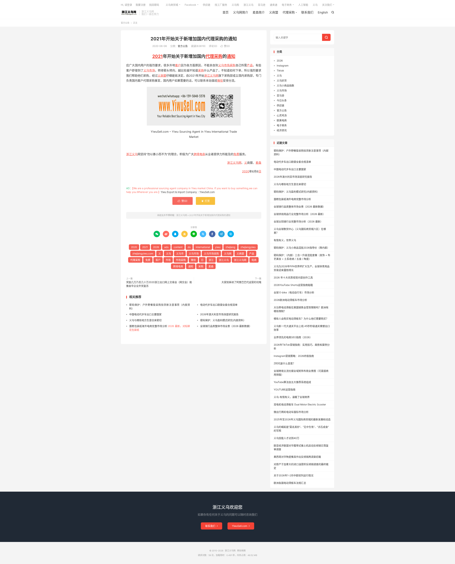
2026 (156, 247)
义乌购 (235, 4)
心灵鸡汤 (282, 115)
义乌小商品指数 (285, 85)
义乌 (315, 4)
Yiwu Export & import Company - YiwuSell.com (188, 191)
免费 (236, 154)
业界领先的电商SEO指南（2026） (293, 337)
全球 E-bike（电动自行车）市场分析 (294, 292)
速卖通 (273, 4)
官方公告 (125, 23)
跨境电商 (199, 154)
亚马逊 (261, 4)
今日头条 (282, 100)
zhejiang (230, 247)
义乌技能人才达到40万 (286, 438)
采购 (201, 70)
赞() (225, 45)
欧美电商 (282, 120)
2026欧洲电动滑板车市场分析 (290, 299)
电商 (253, 259)
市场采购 (181, 259)
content (178, 247)
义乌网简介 (240, 12)
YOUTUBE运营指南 (284, 389)
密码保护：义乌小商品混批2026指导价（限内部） (302, 247)
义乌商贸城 (172, 4)
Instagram (282, 65)
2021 (157, 56)
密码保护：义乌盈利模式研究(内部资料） (223, 320)
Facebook (190, 4)
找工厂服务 (221, 4)
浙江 (230, 162)
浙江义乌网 (129, 12)
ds (189, 247)
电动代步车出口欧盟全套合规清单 (218, 304)
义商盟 (273, 12)
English (323, 12)
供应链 (206, 4)
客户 (178, 65)
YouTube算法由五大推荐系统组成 (292, 382)
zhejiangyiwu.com (142, 253)
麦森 (258, 162)
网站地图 (241, 550)
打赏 (205, 200)
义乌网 (237, 162)
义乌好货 (282, 80)
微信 (220, 80)
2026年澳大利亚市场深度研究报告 (219, 314)
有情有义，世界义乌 (285, 240)
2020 (245, 171)
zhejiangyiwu (248, 247)
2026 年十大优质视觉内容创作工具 (293, 277)
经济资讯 (282, 130)
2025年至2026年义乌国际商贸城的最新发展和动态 (302, 419)
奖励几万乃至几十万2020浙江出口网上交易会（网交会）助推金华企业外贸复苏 (159, 284)
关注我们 (327, 4)
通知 (231, 56)
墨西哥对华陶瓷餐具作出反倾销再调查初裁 (297, 456)
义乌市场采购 (226, 65)
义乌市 (180, 253)
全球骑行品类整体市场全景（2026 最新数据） (226, 326)
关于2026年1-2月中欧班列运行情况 (293, 475)
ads (166, 247)
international (203, 247)
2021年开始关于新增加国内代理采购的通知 (194, 38)
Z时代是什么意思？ (284, 363)
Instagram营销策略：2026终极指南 (294, 355)
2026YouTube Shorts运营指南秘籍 (293, 284)
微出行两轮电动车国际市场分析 (291, 411)
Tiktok (280, 70)
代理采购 (289, 12)
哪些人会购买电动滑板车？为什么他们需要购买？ (301, 318)
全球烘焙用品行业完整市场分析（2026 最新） (299, 214)
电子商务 (287, 4)
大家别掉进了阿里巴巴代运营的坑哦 (241, 282)
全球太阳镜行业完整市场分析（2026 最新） (298, 221)
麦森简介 (259, 12)
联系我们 (307, 12)
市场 (168, 259)
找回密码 (154, 4)
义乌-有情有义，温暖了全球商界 (292, 396)
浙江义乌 (248, 4)
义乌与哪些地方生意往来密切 (145, 320)
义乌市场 (149, 70)
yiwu (217, 247)
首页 (226, 12)
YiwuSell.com (241, 525)
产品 (250, 65)
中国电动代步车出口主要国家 (145, 314)
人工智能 (303, 4)
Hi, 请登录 (126, 4)
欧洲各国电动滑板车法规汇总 (290, 482)
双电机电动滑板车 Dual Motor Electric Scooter (300, 404)
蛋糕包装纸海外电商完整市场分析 (292, 199)
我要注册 (141, 4)
